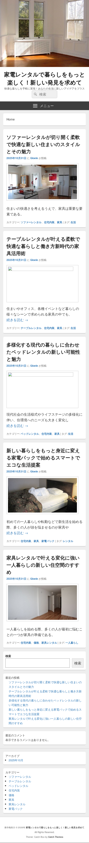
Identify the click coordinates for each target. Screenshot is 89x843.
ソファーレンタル (31, 222)
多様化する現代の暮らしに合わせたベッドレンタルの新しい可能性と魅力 (43, 351)
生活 (73, 222)
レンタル (68, 541)
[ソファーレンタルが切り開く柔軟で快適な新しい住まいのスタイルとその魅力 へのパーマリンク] (42, 202)
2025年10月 (16, 760)
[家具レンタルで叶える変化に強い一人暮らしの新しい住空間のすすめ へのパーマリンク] (42, 623)
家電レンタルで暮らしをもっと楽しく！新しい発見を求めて (44, 78)
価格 (36, 642)
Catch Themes (55, 836)
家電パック (47, 541)
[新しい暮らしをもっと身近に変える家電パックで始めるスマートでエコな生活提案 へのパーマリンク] (42, 516)
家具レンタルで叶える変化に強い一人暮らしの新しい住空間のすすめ (43, 564)
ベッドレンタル (30, 434)
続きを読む (17, 319)
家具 (59, 222)
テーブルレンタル (31, 328)
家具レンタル (49, 642)
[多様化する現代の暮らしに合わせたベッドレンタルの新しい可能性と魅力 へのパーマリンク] (42, 375)
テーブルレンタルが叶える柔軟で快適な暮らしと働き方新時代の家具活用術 (43, 246)
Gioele (34, 158)
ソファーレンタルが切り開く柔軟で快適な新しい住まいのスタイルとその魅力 (43, 144)
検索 (8, 656)
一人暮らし (71, 642)
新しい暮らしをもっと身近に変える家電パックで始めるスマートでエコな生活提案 (43, 457)
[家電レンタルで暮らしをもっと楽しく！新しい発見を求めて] (44, 65)
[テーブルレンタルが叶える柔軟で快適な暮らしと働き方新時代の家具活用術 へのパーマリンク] (42, 269)
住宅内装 (49, 222)
